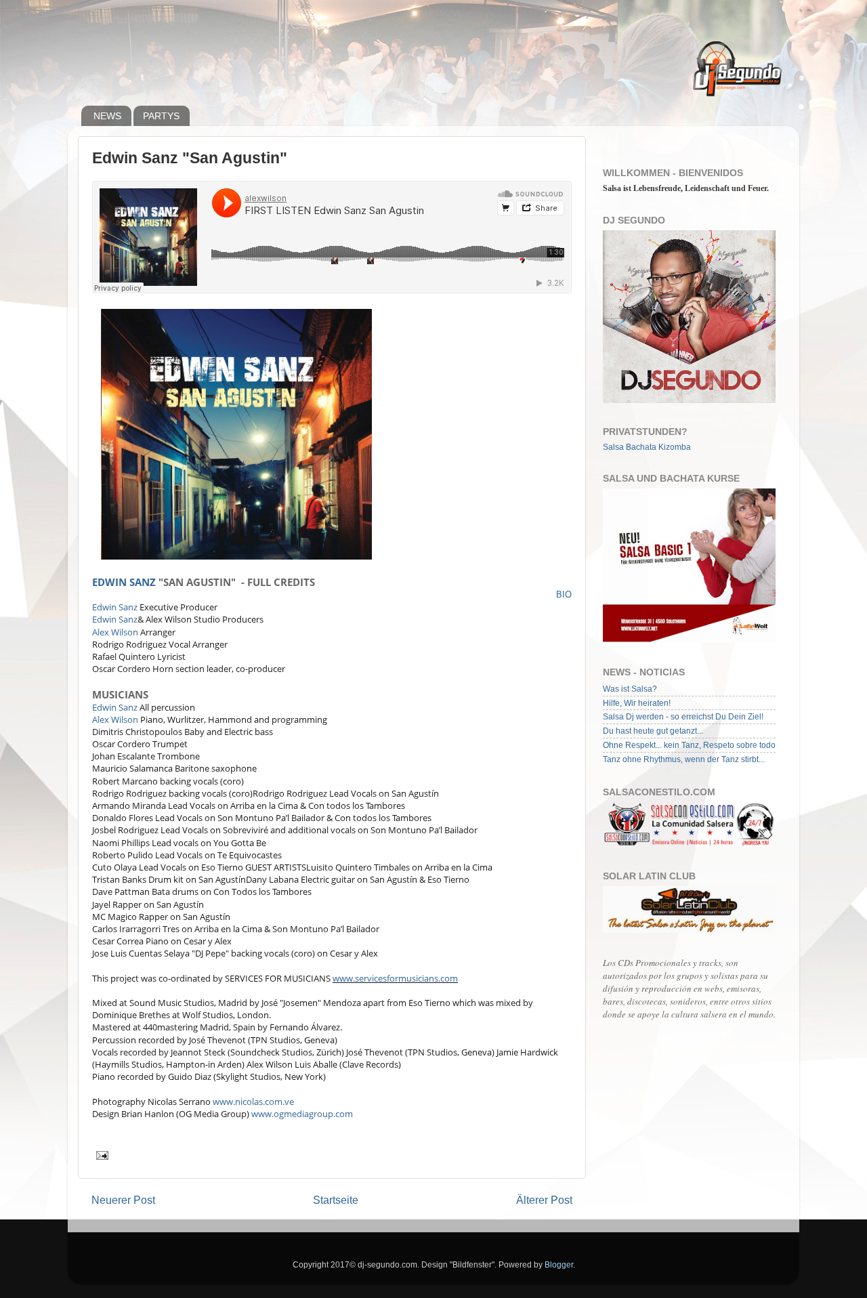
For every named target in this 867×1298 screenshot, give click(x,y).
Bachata (641, 446)
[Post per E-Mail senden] (101, 1154)
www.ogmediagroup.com (302, 1114)
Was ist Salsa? (630, 688)
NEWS (107, 115)
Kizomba (674, 446)
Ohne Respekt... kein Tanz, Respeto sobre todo (689, 744)
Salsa (613, 446)
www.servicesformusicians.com (395, 978)
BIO (564, 594)
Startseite (335, 1200)
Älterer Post (544, 1200)
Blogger (559, 1264)
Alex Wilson (115, 632)
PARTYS (161, 115)
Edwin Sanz (124, 582)
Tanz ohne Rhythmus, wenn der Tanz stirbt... (684, 759)
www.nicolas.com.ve (253, 1101)
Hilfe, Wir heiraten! (637, 702)
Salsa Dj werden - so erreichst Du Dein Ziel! (683, 716)
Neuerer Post (123, 1200)
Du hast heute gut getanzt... (653, 730)
